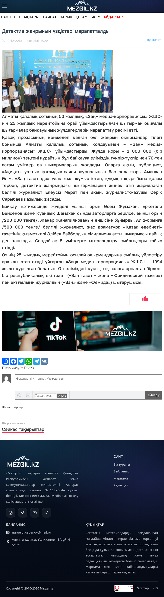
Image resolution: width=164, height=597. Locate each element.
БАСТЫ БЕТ (11, 17)
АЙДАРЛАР (113, 17)
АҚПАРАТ (32, 17)
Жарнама (121, 478)
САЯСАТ (50, 17)
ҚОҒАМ (81, 17)
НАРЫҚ (66, 17)
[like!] (145, 299)
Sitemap (143, 588)
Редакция (121, 485)
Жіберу (154, 395)
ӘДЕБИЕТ (154, 40)
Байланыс (121, 471)
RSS (155, 588)
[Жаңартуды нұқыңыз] (62, 396)
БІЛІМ (96, 17)
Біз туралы (122, 464)
